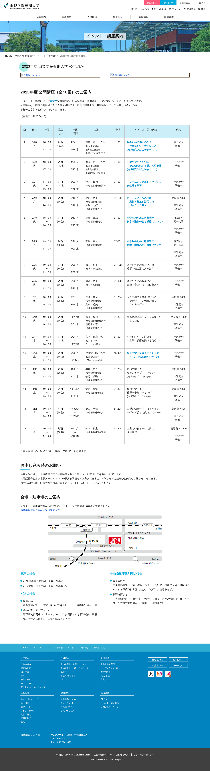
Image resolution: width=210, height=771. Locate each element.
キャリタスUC (67, 703)
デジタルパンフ (141, 9)
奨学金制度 (26, 714)
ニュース (24, 647)
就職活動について (69, 699)
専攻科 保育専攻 (68, 675)
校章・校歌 (26, 679)
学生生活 (118, 17)
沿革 (23, 675)
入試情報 (92, 17)
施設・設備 (26, 683)
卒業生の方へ (67, 706)
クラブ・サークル (29, 710)
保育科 (64, 671)
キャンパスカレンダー (31, 699)
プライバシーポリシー (144, 754)
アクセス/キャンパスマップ (33, 687)
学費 (103, 679)
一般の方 (201, 2)
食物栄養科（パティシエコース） (76, 667)
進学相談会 (106, 671)
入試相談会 (106, 675)
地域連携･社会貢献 (24, 55)
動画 (23, 721)
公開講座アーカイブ (110, 706)
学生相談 (25, 703)
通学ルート (26, 706)
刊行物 (104, 699)
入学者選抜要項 (108, 664)
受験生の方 (152, 2)
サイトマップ (100, 647)
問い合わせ (160, 9)
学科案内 (66, 17)
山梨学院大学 (100, 754)
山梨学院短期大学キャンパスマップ (40, 510)
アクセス (176, 9)
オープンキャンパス (110, 667)
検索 (203, 9)
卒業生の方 (184, 2)
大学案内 (41, 17)
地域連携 (169, 17)
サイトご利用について (120, 754)
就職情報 (143, 17)
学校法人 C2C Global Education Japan (73, 754)
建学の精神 (26, 664)
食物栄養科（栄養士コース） (74, 664)
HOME (8, 55)
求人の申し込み (68, 710)
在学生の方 (168, 2)
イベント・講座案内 (46, 55)
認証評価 (25, 671)
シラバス (65, 679)
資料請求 (191, 9)
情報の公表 (26, 667)
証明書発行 (26, 718)
